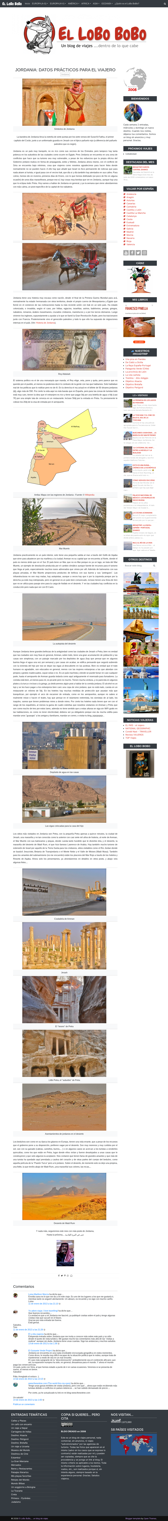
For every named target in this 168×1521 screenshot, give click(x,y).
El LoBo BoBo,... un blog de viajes (33, 1518)
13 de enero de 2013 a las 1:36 (43, 1343)
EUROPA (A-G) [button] (39, 3)
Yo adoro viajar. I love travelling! (43, 1311)
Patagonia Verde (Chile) (137, 368)
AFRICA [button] (85, 3)
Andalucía (131, 194)
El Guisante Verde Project (40, 1350)
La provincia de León (135, 371)
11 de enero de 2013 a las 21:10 (43, 1304)
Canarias (131, 203)
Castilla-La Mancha (136, 213)
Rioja (129, 241)
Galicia (130, 228)
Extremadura (133, 225)
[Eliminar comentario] (60, 1304)
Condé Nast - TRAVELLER (138, 731)
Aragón (130, 197)
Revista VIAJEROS (134, 734)
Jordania (65, 74)
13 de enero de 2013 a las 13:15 (28, 1379)
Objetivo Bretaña (133, 384)
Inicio (27, 3)
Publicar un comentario (24, 1404)
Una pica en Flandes (135, 359)
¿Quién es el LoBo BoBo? (127, 3)
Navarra (130, 238)
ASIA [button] (95, 3)
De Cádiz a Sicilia (134, 362)
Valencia (131, 244)
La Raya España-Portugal (138, 365)
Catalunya (131, 216)
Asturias (131, 200)
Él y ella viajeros (36, 1334)
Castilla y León (134, 209)
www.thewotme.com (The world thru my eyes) (49, 1383)
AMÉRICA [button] (73, 3)
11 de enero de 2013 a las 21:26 (28, 1330)
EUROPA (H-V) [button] (57, 3)
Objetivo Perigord (134, 387)
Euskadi (130, 222)
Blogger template (133, 1518)
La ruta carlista (132, 375)
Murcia (130, 235)
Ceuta (129, 219)
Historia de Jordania (45, 323)
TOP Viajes (130, 738)
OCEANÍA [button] (106, 3)
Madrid (130, 231)
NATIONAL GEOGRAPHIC (137, 728)
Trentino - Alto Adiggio (136, 378)
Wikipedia (89, 495)
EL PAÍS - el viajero (134, 725)
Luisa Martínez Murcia (38, 1294)
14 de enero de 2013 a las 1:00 (28, 1400)
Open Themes (150, 1518)
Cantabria (131, 206)
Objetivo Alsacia (133, 381)
